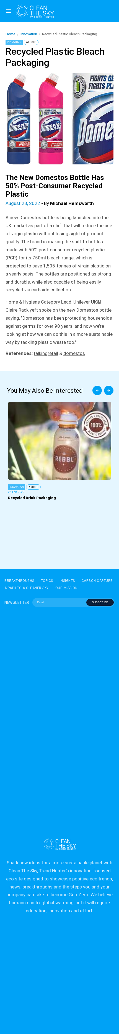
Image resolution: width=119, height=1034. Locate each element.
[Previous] (97, 390)
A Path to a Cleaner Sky (26, 588)
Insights (67, 581)
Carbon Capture (97, 581)
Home (10, 34)
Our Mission (66, 588)
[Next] (108, 390)
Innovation (28, 34)
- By (50, 203)
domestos (74, 353)
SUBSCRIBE (100, 602)
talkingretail (46, 353)
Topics (47, 581)
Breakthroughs (19, 581)
